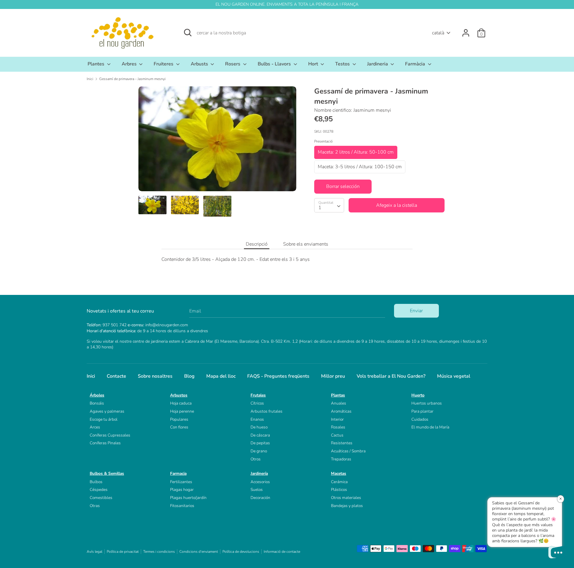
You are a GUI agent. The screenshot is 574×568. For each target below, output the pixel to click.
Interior (337, 419)
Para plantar (422, 411)
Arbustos (178, 395)
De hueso (259, 427)
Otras (95, 506)
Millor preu (333, 376)
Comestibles (101, 497)
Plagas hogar (182, 489)
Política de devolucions (240, 551)
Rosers (233, 64)
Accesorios (260, 482)
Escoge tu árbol (103, 419)
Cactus (337, 435)
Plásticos (339, 489)
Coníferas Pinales (105, 443)
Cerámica (339, 482)
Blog (189, 376)
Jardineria (378, 64)
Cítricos (257, 403)
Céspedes (99, 489)
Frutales (258, 395)
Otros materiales (346, 497)
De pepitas (260, 443)
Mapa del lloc (221, 376)
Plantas (338, 395)
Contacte (116, 376)
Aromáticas (341, 411)
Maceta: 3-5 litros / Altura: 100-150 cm (360, 166)
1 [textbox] (319, 207)
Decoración (260, 497)
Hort (313, 64)
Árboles (97, 395)
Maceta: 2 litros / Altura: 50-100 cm (356, 151)
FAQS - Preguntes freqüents (278, 376)
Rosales (338, 427)
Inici (91, 376)
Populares (179, 419)
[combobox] (329, 205)
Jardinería (259, 473)
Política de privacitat (123, 551)
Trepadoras (341, 459)
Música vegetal (453, 376)
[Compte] (466, 30)
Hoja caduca (181, 403)
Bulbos (96, 482)
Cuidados (419, 419)
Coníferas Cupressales (110, 435)
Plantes (97, 64)
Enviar (416, 310)
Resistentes (341, 443)
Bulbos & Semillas (107, 473)
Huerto (418, 395)
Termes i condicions (159, 551)
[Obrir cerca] (188, 33)
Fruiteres (164, 64)
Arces (95, 427)
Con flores (179, 427)
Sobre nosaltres (155, 376)
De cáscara (260, 435)
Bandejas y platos (347, 506)
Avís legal (94, 551)
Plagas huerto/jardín (188, 497)
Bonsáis (97, 403)
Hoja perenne (182, 411)
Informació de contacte (282, 551)
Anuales (338, 403)
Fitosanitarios (182, 506)
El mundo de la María (430, 427)
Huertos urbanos (426, 403)
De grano (259, 451)
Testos (343, 64)
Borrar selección (343, 186)
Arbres (130, 64)
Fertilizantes (181, 482)
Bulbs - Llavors (275, 64)
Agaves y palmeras (107, 411)
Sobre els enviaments (305, 244)
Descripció (257, 244)
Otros (256, 459)
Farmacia (178, 473)
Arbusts (200, 64)
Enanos (257, 419)
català (438, 33)
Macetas (338, 473)
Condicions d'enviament (198, 551)
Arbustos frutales (267, 411)
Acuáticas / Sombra (348, 451)
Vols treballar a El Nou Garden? (391, 376)
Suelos (257, 489)
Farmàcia (415, 64)
